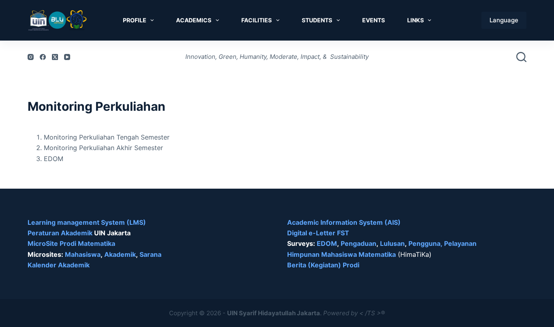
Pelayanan (460, 243)
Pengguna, (425, 243)
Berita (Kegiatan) (315, 265)
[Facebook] (43, 57)
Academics (193, 20)
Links (415, 20)
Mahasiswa (83, 254)
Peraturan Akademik (61, 233)
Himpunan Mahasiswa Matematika (341, 254)
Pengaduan (358, 243)
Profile (134, 20)
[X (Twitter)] (55, 57)
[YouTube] (67, 57)
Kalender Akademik (59, 265)
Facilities (256, 20)
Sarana (150, 254)
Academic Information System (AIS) (344, 222)
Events (373, 20)
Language (504, 20)
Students (317, 20)
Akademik (120, 254)
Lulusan (392, 243)
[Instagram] (31, 57)
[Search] (521, 57)
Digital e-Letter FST (318, 233)
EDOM (327, 243)
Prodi (351, 265)
